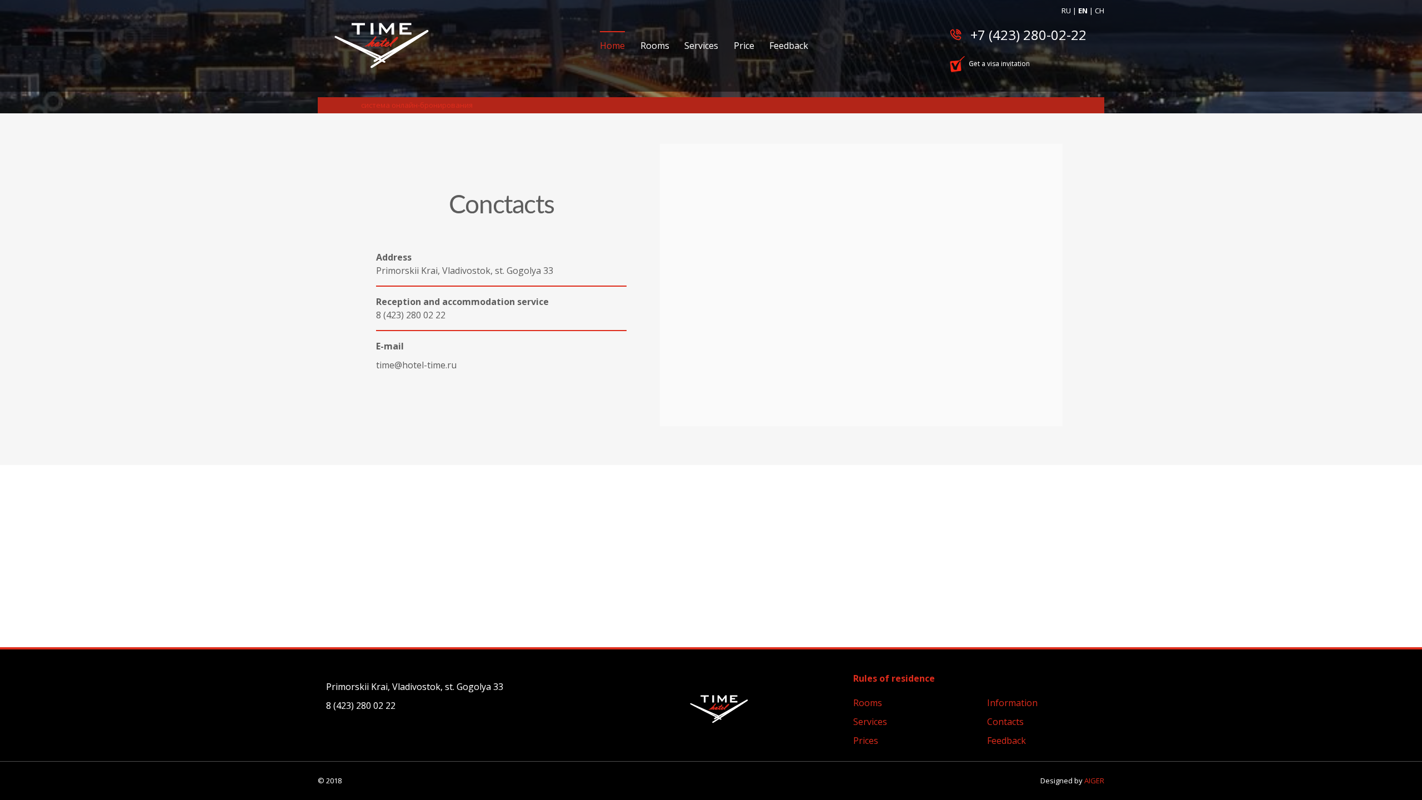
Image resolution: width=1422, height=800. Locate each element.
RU (1066, 11)
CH (1099, 11)
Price (744, 45)
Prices (865, 740)
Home (612, 45)
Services (701, 45)
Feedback (788, 45)
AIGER (1094, 781)
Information (1012, 703)
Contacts (1005, 722)
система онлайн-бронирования (417, 105)
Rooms (654, 45)
